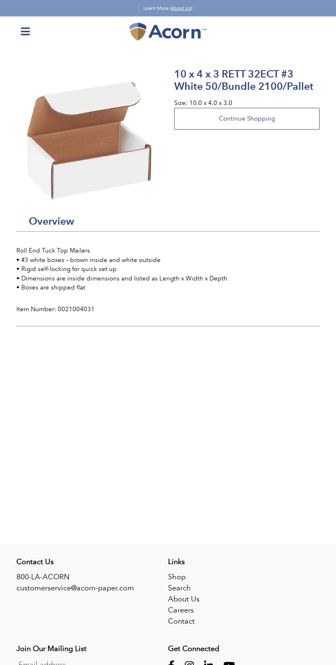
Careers (181, 610)
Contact (181, 621)
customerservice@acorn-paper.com (75, 587)
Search (179, 587)
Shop (177, 576)
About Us (180, 8)
